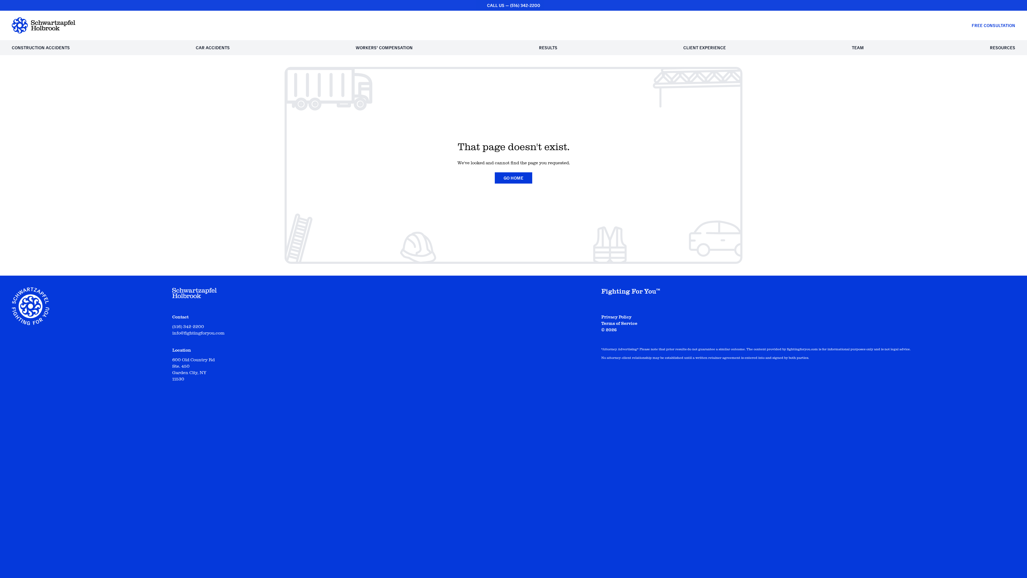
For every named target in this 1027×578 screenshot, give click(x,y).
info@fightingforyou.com (198, 333)
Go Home (513, 178)
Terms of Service (619, 323)
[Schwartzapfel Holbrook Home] (43, 25)
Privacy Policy (616, 317)
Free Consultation (993, 25)
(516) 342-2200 (525, 5)
